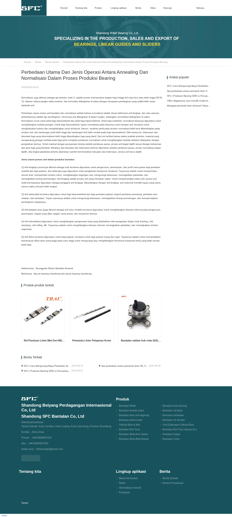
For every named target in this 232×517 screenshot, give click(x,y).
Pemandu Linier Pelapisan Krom (91, 340)
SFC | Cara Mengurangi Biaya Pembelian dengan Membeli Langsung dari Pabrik (47, 366)
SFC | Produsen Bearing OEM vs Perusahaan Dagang (47, 371)
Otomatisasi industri (130, 487)
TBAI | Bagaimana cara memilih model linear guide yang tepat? (189, 100)
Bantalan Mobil (127, 405)
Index (4, 515)
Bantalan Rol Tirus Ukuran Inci (180, 429)
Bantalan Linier (171, 439)
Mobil (122, 483)
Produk (122, 399)
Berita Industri (52, 62)
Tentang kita (81, 8)
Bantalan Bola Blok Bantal (134, 439)
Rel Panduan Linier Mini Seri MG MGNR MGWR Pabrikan (44, 340)
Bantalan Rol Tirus (129, 429)
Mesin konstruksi (128, 478)
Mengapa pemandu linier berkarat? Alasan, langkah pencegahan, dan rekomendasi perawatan (189, 105)
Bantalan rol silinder (174, 420)
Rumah (64, 8)
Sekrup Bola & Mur (129, 424)
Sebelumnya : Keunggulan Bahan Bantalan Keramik (47, 268)
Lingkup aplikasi (131, 471)
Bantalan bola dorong (175, 405)
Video (153, 8)
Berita (38, 62)
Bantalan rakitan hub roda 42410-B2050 (141, 340)
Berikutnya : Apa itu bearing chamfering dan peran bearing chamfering (56, 273)
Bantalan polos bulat (130, 420)
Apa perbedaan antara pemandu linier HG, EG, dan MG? (124, 366)
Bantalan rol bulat (172, 410)
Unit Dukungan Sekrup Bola (178, 424)
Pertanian (124, 492)
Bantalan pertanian (173, 415)
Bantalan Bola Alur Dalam (133, 434)
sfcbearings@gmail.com (49, 449)
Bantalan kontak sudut (131, 410)
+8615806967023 (42, 437)
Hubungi (167, 8)
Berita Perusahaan (173, 483)
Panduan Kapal (171, 434)
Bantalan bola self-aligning (134, 415)
